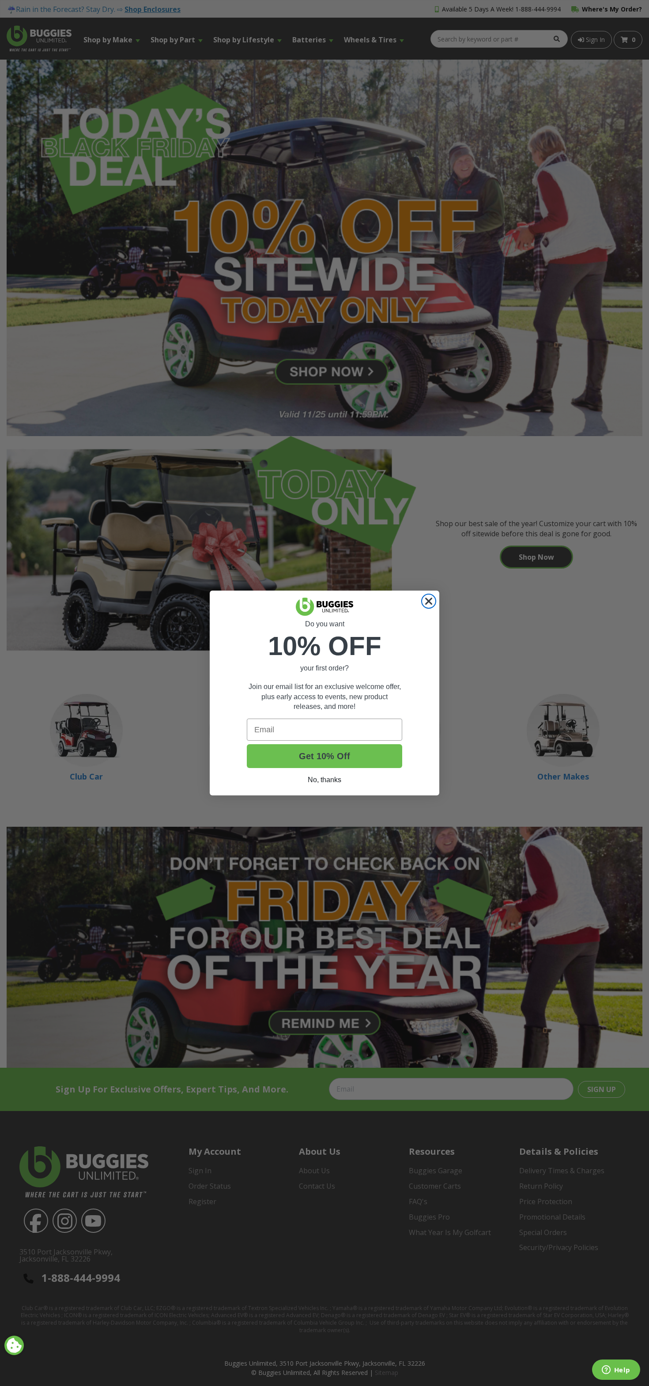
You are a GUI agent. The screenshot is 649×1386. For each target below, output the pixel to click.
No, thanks (324, 779)
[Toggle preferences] (14, 1345)
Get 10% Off (324, 756)
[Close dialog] (429, 601)
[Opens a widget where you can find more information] (616, 1371)
